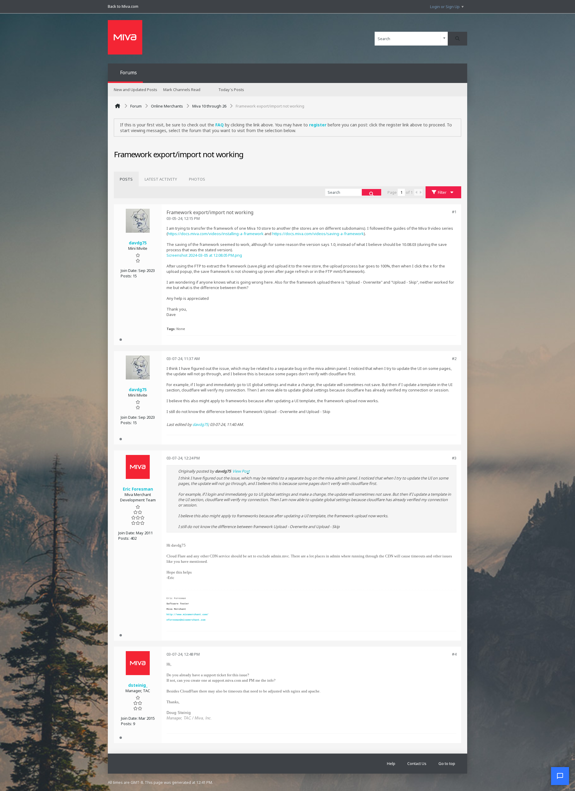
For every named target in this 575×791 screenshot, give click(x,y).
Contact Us (416, 763)
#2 (454, 358)
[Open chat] (560, 776)
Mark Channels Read (181, 89)
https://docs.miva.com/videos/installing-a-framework (216, 233)
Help (391, 763)
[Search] (457, 39)
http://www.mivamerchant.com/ (187, 614)
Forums (128, 72)
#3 (454, 458)
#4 (454, 654)
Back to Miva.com (123, 6)
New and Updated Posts (135, 89)
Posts (126, 179)
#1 (454, 211)
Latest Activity (161, 179)
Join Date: (129, 270)
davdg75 (200, 424)
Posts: (126, 276)
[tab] (126, 179)
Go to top (446, 763)
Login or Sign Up (445, 6)
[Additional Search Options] (444, 38)
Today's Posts (231, 89)
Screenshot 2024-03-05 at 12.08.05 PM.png (204, 255)
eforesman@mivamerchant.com (186, 619)
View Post (241, 471)
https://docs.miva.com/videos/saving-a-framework (318, 233)
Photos (197, 179)
